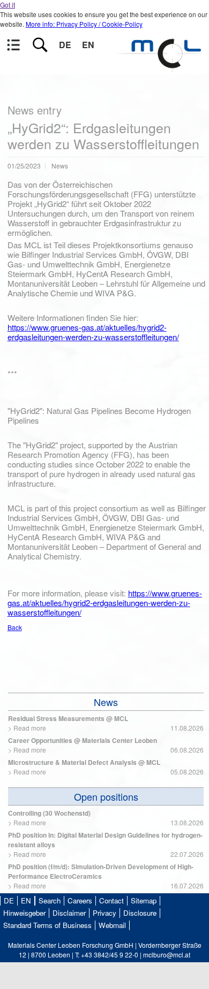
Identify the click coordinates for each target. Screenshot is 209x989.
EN (88, 45)
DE (65, 45)
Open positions (106, 796)
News (106, 702)
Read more (29, 727)
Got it (7, 4)
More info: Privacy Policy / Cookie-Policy (84, 23)
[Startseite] (161, 67)
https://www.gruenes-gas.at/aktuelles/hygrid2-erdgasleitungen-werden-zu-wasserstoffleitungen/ (93, 331)
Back (15, 627)
